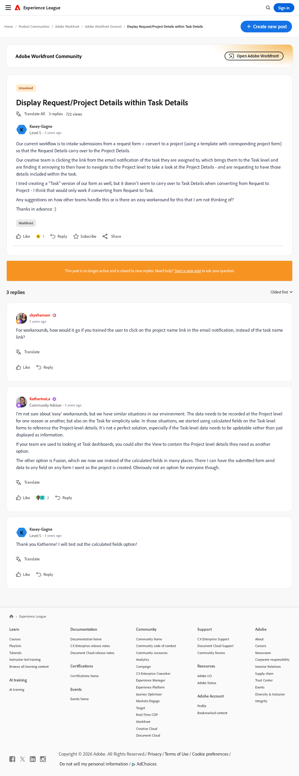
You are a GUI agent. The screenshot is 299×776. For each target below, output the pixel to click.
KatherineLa (39, 398)
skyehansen (39, 314)
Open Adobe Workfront (258, 56)
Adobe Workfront (67, 26)
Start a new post (188, 270)
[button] (266, 26)
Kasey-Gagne (40, 126)
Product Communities (34, 26)
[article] (148, 342)
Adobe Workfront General (103, 26)
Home (8, 26)
